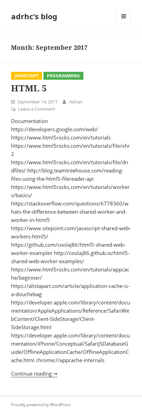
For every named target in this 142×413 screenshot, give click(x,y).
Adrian (76, 102)
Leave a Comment (36, 109)
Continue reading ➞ (34, 373)
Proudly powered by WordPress (41, 405)
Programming (63, 76)
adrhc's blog (34, 16)
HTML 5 (29, 88)
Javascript (26, 76)
